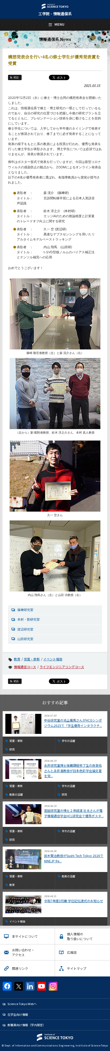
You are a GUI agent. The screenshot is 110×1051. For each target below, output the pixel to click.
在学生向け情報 (17, 1014)
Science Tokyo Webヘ (22, 1004)
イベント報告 (52, 659)
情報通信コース (25, 666)
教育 (17, 659)
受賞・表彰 (32, 659)
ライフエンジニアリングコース (62, 666)
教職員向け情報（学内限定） (26, 1025)
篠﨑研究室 (25, 610)
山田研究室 (25, 639)
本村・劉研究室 (28, 619)
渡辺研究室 (25, 629)
